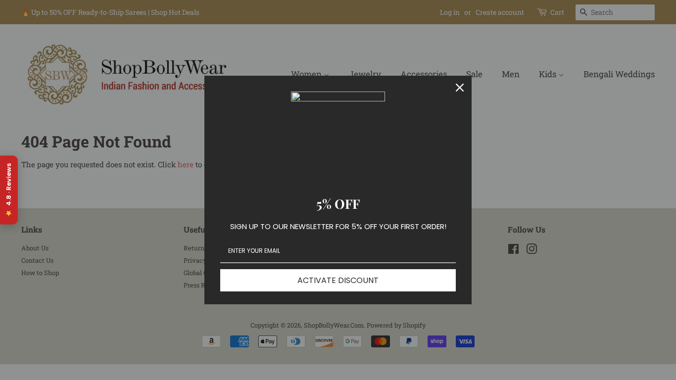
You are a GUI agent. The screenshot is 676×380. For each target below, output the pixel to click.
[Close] (460, 87)
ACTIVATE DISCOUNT (338, 280)
